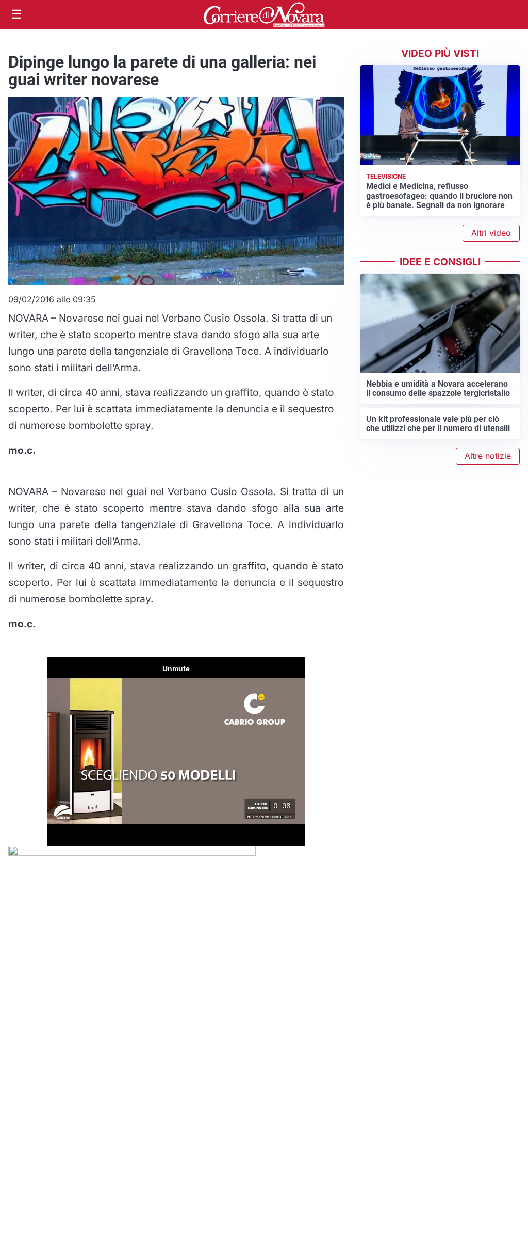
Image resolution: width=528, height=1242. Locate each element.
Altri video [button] (491, 233)
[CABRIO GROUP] (132, 854)
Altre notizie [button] (488, 456)
